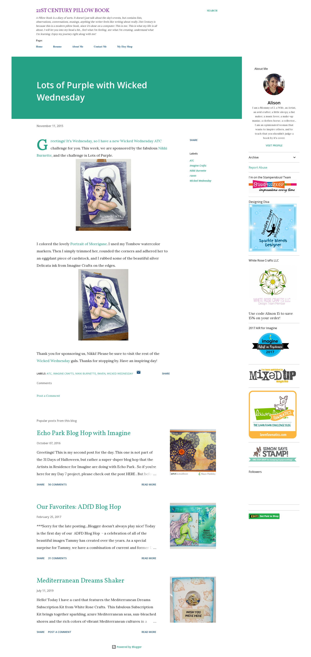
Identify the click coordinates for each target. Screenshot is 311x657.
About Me (77, 46)
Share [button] (194, 140)
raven (193, 175)
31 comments (57, 558)
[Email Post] (138, 373)
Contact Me (100, 46)
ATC (192, 160)
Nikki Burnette (198, 170)
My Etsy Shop (124, 46)
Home (39, 46)
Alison (274, 103)
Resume (57, 46)
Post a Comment (48, 395)
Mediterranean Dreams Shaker (80, 580)
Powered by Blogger (129, 647)
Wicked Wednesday (137, 141)
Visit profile (274, 145)
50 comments (57, 484)
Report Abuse (258, 167)
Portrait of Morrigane (88, 244)
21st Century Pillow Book (73, 10)
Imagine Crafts (198, 165)
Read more (149, 484)
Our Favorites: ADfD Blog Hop (79, 507)
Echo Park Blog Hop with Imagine (84, 433)
